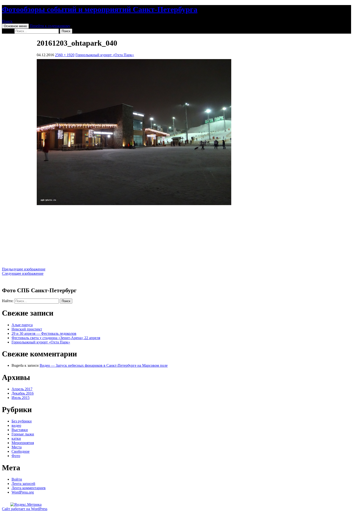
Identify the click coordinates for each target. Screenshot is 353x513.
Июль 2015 (21, 398)
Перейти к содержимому (50, 26)
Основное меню (15, 26)
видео (16, 425)
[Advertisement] (176, 236)
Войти (17, 479)
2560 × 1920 (64, 55)
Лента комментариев (29, 488)
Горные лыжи (23, 434)
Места (17, 447)
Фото (16, 456)
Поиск (7, 21)
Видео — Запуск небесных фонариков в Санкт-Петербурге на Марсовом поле (104, 365)
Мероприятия (23, 443)
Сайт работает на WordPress (24, 509)
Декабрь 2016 (23, 393)
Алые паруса (22, 325)
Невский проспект (27, 329)
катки (16, 438)
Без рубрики (22, 421)
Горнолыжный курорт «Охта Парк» (104, 55)
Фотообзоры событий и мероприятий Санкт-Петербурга (99, 9)
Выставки (20, 430)
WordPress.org (23, 492)
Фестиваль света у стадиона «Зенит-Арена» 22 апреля (56, 338)
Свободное (21, 451)
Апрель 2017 (22, 389)
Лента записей (23, 484)
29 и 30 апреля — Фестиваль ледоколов (44, 333)
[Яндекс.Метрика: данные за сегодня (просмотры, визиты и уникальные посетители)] (26, 504)
